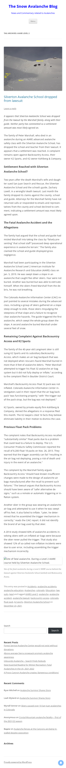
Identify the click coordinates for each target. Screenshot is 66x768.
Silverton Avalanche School (37, 601)
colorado (40, 590)
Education (50, 590)
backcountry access (40, 598)
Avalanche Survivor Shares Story (35, 690)
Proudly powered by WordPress (18, 762)
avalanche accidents (47, 586)
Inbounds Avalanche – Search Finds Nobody (25, 661)
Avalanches (30, 590)
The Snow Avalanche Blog (33, 6)
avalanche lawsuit (21, 598)
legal (11, 594)
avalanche (44, 594)
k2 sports (18, 601)
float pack (8, 601)
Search (7, 625)
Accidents (32, 586)
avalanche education (14, 590)
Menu (33, 21)
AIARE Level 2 (31, 594)
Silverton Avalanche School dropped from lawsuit (30, 99)
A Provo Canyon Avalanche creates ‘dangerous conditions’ (31, 672)
